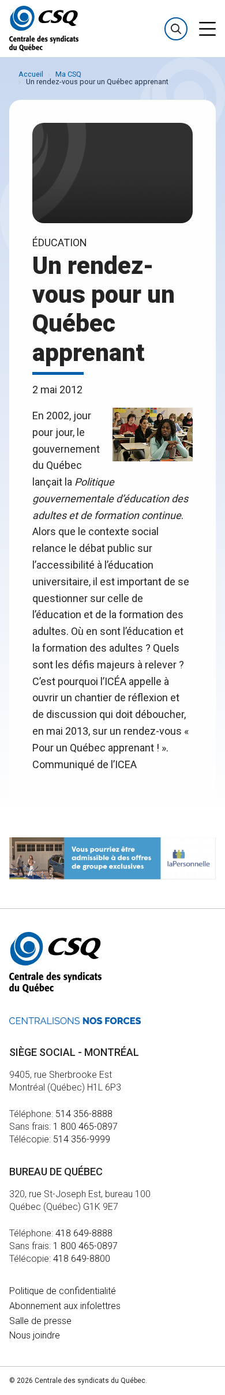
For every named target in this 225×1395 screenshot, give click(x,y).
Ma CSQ (68, 74)
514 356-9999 (81, 1139)
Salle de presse (40, 1320)
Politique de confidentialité (62, 1290)
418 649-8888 (83, 1233)
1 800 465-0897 (85, 1126)
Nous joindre (34, 1335)
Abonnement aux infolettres (65, 1305)
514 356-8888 (83, 1113)
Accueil (30, 74)
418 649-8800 (81, 1258)
